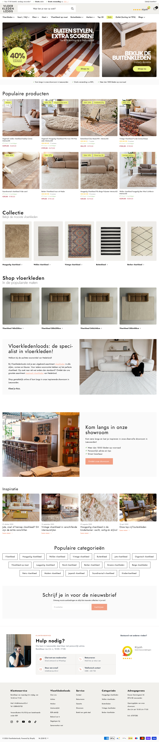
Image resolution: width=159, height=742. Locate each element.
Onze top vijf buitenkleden (132, 527)
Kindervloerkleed (129, 573)
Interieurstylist (54, 708)
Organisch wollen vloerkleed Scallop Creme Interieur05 (17, 140)
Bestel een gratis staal (83, 712)
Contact (78, 695)
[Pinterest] (17, 722)
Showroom (79, 708)
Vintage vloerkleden (109, 708)
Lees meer (6, 533)
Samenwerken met (56, 725)
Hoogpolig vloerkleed (31, 556)
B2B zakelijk (54, 712)
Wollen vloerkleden (108, 699)
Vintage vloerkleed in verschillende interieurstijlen (59, 528)
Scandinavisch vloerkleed (103, 573)
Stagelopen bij (55, 721)
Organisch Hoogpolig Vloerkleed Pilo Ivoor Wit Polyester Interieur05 (59, 140)
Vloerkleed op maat (59, 17)
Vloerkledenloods (60, 690)
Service (80, 690)
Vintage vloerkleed (81, 556)
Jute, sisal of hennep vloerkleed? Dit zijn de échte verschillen (20, 528)
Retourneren (80, 699)
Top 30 (101, 17)
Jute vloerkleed (121, 556)
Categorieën (109, 690)
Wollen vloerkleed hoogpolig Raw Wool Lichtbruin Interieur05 (136, 193)
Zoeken (72, 8)
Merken (53, 704)
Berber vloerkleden (108, 712)
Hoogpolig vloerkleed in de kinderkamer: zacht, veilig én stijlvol (98, 528)
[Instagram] (12, 722)
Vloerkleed (10, 556)
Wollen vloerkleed (57, 556)
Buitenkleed (102, 556)
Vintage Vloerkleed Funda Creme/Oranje (133, 139)
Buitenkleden (106, 704)
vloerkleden (60, 364)
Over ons (53, 695)
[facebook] (29, 722)
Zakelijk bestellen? (151, 1)
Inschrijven (99, 607)
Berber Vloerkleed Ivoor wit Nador (53, 192)
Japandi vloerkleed (76, 573)
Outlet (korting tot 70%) (126, 17)
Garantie (79, 704)
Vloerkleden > (8, 17)
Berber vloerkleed (91, 565)
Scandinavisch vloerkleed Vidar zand (14, 192)
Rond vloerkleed (69, 565)
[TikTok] (35, 722)
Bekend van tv (55, 717)
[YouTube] (23, 722)
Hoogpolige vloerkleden (110, 695)
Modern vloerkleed (52, 573)
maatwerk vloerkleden (35, 373)
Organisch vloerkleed (144, 556)
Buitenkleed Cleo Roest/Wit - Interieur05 (94, 139)
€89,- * (66, 1)
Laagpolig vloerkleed (45, 565)
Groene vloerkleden (115, 565)
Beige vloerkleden (140, 565)
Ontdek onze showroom (99, 461)
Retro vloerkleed (29, 573)
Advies (52, 699)
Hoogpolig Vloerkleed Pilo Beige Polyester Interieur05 (98, 192)
